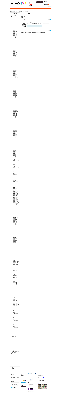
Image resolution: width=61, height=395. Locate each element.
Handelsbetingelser (13, 375)
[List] (50, 19)
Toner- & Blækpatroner (13, 378)
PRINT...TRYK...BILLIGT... (29, 9)
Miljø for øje (12, 374)
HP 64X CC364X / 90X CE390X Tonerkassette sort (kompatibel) (34, 22)
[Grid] (49, 19)
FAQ (18, 9)
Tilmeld (12, 387)
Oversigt (12, 376)
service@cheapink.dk (41, 381)
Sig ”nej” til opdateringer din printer (15, 377)
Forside (11, 9)
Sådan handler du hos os (23, 9)
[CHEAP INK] (18, 3)
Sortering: (22, 19)
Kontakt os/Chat (35, 9)
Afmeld (15, 387)
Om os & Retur (15, 9)
